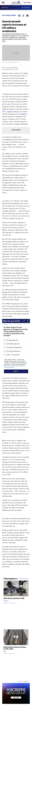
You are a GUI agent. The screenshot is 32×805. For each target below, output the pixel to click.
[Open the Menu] (3, 2)
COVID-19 (23, 114)
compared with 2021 (13, 111)
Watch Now (27, 2)
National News (9, 15)
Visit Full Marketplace (22, 578)
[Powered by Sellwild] (25, 681)
